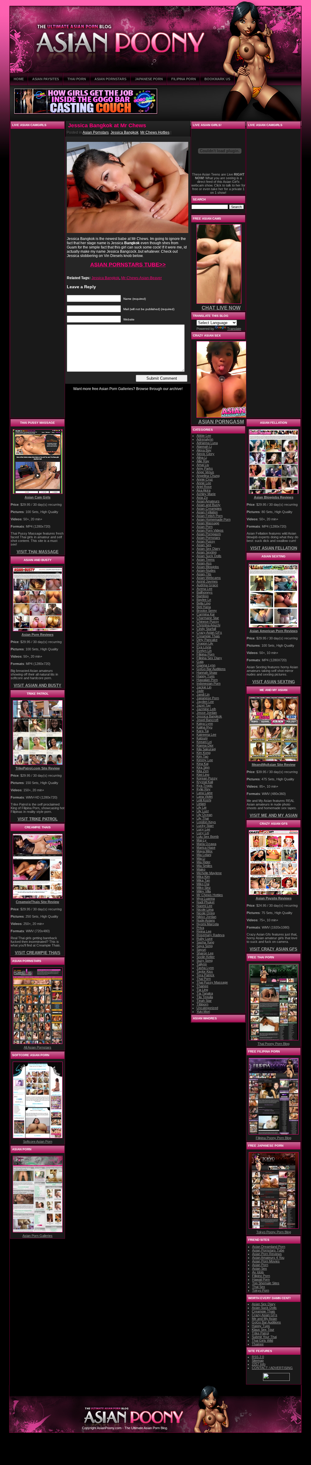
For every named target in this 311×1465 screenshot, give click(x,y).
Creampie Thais (208, 636)
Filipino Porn (261, 1276)
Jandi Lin (203, 694)
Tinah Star (204, 1000)
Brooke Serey (207, 610)
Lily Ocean (204, 814)
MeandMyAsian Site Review (274, 764)
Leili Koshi (204, 800)
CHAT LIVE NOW (221, 307)
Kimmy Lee (205, 760)
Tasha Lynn (205, 968)
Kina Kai (202, 763)
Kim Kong (203, 753)
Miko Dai (203, 884)
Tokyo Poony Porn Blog (273, 1232)
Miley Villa (204, 891)
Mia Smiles (204, 866)
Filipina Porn (205, 654)
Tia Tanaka (205, 993)
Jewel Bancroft (207, 720)
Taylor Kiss (205, 971)
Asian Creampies (209, 508)
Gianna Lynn (206, 665)
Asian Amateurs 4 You (268, 1257)
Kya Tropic (205, 785)
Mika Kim (203, 876)
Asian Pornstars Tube (268, 1250)
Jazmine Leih (206, 709)
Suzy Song (205, 960)
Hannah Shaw (207, 672)
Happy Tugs (206, 676)
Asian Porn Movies (266, 1261)
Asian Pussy (206, 541)
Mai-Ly (202, 840)
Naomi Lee (204, 906)
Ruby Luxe (205, 938)
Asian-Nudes (206, 570)
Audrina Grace (207, 585)
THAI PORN (76, 79)
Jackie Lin (204, 687)
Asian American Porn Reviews (274, 631)
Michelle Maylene (209, 873)
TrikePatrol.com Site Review (37, 768)
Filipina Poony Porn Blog (273, 1138)
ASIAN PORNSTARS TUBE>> (128, 265)
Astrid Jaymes (207, 581)
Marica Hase (206, 847)
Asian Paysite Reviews (274, 898)
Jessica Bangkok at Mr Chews (107, 125)
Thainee (202, 986)
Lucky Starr (205, 825)
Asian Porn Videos (210, 530)
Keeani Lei (204, 742)
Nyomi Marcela (208, 924)
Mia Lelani (204, 855)
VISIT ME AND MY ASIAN (273, 815)
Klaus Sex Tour (263, 1329)
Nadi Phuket (205, 902)
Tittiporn (202, 1004)
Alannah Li (204, 446)
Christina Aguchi (208, 625)
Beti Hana (204, 607)
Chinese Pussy (208, 621)
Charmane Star (208, 618)
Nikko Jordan (206, 917)
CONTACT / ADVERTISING (272, 1368)
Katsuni (202, 738)
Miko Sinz (204, 887)
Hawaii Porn (261, 1279)
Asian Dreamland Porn (268, 1246)
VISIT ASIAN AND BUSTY (37, 685)
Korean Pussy (207, 778)
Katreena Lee (206, 734)
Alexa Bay (204, 450)
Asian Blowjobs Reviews (273, 497)
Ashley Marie (206, 494)
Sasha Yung (205, 942)
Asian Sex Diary (208, 548)
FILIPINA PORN (183, 79)
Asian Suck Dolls (209, 556)
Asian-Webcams (209, 578)
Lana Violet (205, 796)
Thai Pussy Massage (212, 982)
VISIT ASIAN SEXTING (273, 681)
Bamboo (203, 596)
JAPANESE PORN (149, 79)
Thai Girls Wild (262, 1340)
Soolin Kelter (206, 957)
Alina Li (202, 457)
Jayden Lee (205, 701)
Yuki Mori (203, 1011)
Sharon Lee (205, 953)
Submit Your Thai (264, 1337)
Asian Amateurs (208, 501)
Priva (200, 927)
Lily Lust (203, 811)
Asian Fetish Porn (210, 516)
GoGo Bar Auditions (211, 669)
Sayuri (201, 949)
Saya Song (205, 946)
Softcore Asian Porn (37, 1141)
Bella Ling (203, 603)
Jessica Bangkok (124, 132)
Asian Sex (204, 545)
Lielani (201, 804)
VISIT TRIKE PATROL (38, 819)
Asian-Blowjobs (208, 567)
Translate (234, 328)
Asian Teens (206, 559)
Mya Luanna (206, 898)
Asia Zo (202, 497)
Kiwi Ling (203, 774)
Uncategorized (207, 1008)
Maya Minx (205, 851)
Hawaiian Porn (207, 680)
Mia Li (201, 858)
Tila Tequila (205, 997)
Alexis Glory (205, 454)
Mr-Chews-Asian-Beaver (141, 278)
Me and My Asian (264, 1318)
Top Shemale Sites (265, 1283)
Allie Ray (203, 461)
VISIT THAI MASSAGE (38, 551)
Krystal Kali (205, 782)
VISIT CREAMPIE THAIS (37, 952)
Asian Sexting (207, 552)
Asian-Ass (204, 563)
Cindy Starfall (206, 629)
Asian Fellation (207, 512)
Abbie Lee (204, 435)
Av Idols (258, 1272)
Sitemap (258, 1360)
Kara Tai (203, 731)
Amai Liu (203, 465)
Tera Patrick (205, 975)
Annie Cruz (205, 479)
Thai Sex (258, 1287)
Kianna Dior (205, 745)
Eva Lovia (204, 647)
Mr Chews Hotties (154, 132)
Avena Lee (204, 588)
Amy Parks (205, 468)
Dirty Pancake (207, 640)
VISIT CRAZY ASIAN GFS (273, 949)
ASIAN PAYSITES (45, 79)
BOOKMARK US (217, 79)
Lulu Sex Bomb (208, 836)
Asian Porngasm (209, 534)
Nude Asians (206, 920)
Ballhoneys (205, 592)
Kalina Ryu (204, 727)
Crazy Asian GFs (209, 632)
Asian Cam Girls (37, 497)
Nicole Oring (206, 913)
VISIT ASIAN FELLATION (273, 548)
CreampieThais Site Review (37, 902)
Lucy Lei (203, 833)
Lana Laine (205, 793)
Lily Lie (202, 807)
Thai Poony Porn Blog (273, 1044)
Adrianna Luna (207, 443)
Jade (200, 691)
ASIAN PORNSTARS (110, 79)
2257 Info (258, 1364)
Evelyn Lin (204, 650)
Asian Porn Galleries (37, 1235)
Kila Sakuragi (206, 749)
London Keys (206, 822)
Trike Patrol (260, 1333)
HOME (19, 79)
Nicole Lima (205, 909)
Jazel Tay (204, 705)
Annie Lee (204, 483)
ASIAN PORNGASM (221, 421)
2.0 (258, 1357)
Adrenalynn (205, 439)
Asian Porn (205, 527)
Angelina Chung (208, 475)
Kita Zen (203, 771)
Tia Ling (202, 989)
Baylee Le (204, 599)
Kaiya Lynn (205, 723)
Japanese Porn (208, 698)
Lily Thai (203, 818)
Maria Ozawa (206, 844)
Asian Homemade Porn (214, 519)
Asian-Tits (204, 574)
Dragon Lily (205, 643)
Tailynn (202, 964)
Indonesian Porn (208, 683)
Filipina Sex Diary (209, 658)
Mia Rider (203, 862)
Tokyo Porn (260, 1290)
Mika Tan (203, 880)
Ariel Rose (204, 486)
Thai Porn (204, 979)
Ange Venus (205, 472)
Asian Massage (208, 523)
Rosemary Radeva (210, 935)
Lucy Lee (203, 829)
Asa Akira (203, 490)
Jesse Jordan (207, 712)
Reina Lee (204, 931)
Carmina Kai (205, 614)
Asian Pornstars (96, 132)
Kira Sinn (203, 767)
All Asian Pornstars (37, 1047)
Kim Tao (202, 756)
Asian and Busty (208, 505)
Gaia (200, 661)
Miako (201, 869)
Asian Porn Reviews (37, 634)
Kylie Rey (203, 789)
